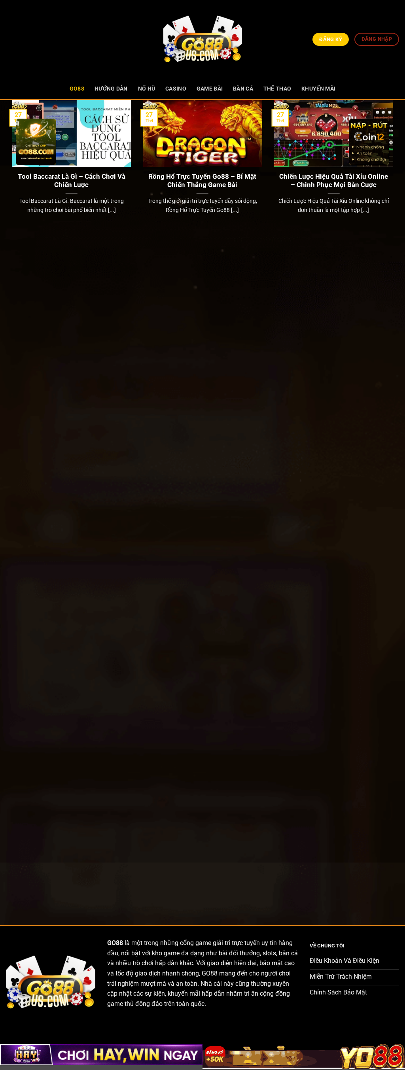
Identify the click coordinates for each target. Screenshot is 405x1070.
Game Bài (210, 88)
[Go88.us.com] (202, 39)
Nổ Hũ (146, 88)
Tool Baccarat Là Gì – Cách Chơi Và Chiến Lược (71, 181)
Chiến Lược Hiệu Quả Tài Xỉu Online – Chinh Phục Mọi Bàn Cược (333, 181)
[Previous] (10, 506)
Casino (175, 88)
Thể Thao (277, 88)
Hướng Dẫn (111, 88)
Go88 (77, 88)
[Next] (395, 506)
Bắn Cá (243, 88)
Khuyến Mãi (318, 88)
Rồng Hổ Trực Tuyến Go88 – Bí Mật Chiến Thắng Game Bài (202, 181)
